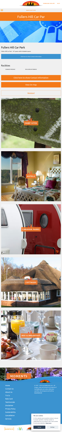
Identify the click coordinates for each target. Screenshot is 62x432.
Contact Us (9, 389)
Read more (48, 423)
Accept (39, 427)
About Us (8, 392)
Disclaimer (9, 405)
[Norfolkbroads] (31, 430)
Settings (52, 427)
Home (7, 385)
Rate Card (9, 399)
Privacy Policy (10, 409)
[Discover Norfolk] (9, 430)
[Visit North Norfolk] (20, 430)
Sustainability (10, 412)
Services (8, 419)
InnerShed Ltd (38, 392)
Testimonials (10, 402)
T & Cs (7, 395)
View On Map (31, 85)
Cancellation (10, 415)
